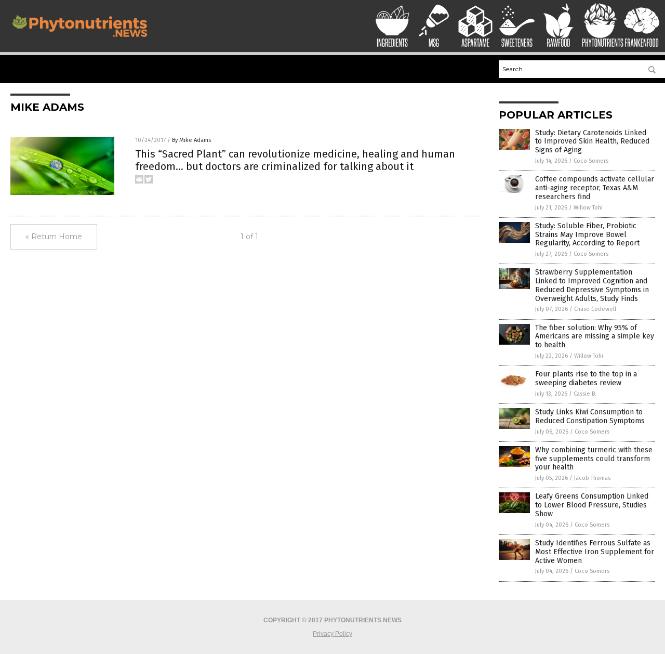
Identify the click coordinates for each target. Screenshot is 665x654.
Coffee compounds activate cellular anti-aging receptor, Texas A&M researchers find (594, 188)
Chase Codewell (595, 309)
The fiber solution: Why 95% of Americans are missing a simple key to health (594, 336)
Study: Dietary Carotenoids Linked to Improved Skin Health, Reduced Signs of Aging (592, 141)
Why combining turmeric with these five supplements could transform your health (594, 459)
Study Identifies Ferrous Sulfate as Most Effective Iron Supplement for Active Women (594, 552)
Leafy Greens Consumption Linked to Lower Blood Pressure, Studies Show (591, 505)
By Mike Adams (191, 140)
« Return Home (53, 236)
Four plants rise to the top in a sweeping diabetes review (586, 378)
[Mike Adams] (79, 39)
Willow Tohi (588, 207)
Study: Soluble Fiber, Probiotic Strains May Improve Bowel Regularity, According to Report (587, 234)
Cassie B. (585, 393)
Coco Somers (591, 161)
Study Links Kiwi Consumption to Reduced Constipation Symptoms (590, 416)
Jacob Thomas (592, 478)
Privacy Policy (332, 633)
